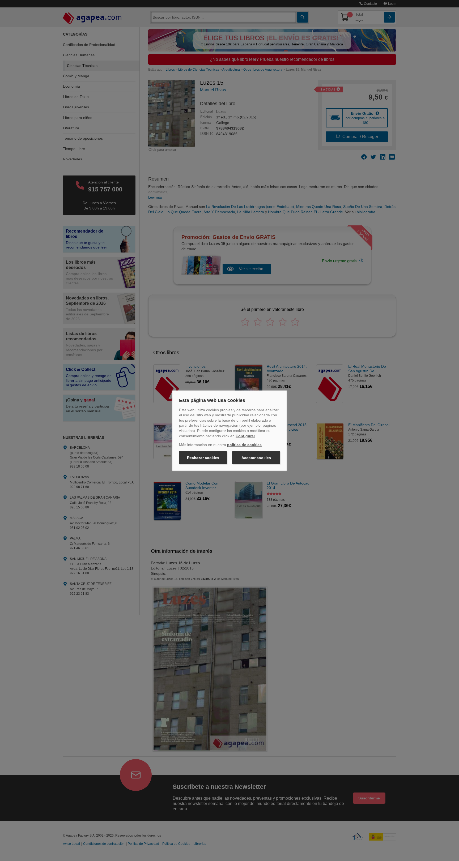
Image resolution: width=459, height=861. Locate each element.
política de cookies (244, 445)
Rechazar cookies (203, 458)
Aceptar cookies (256, 458)
